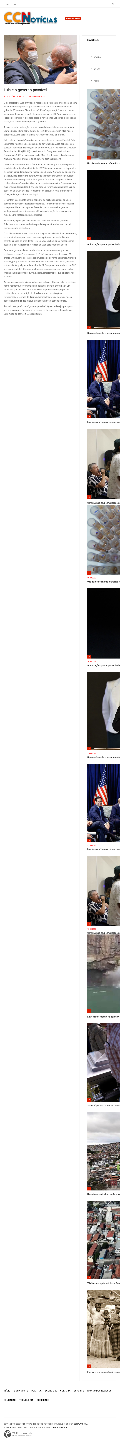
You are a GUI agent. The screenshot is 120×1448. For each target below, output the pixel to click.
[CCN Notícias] (31, 18)
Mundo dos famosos (99, 1390)
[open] (7, 3)
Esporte (79, 1390)
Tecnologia (26, 1400)
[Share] (112, 3)
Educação (10, 1400)
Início (7, 1390)
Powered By (18, 1434)
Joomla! (7, 1427)
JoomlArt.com (80, 1424)
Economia (51, 1390)
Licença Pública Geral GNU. (55, 1427)
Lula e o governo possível (25, 90)
